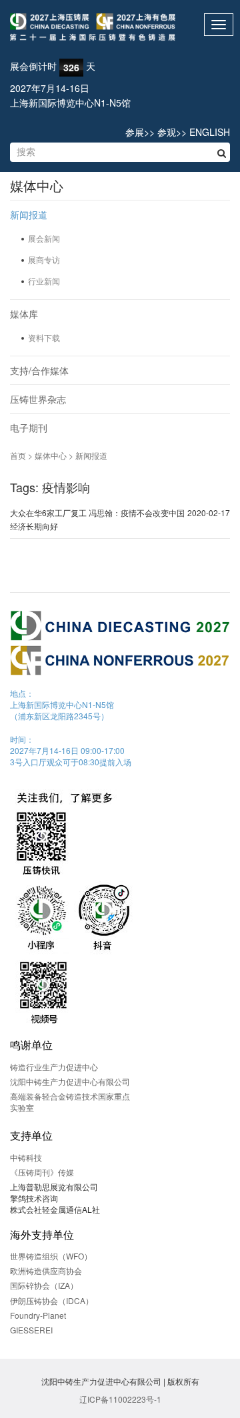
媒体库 (24, 313)
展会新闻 (44, 238)
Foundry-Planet (38, 1315)
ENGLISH (209, 132)
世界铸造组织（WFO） (51, 1255)
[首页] (120, 27)
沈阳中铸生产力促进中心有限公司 (70, 1081)
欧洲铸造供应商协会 (46, 1270)
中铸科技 (26, 1157)
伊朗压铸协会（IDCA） (51, 1300)
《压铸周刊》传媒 (42, 1172)
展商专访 (44, 259)
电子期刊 (28, 427)
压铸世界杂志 (38, 399)
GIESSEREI (31, 1329)
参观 (166, 132)
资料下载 (44, 337)
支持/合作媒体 (39, 370)
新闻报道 (28, 214)
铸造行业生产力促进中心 (54, 1066)
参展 (134, 132)
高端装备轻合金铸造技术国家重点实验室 (70, 1101)
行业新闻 (44, 280)
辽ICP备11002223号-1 (120, 1399)
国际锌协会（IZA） (44, 1285)
